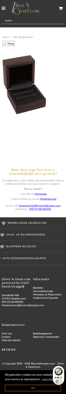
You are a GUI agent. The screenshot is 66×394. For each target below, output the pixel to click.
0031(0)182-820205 (40, 209)
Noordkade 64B (10, 295)
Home (6, 36)
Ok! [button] (33, 388)
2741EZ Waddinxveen (14, 298)
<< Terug (9, 43)
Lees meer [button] (48, 379)
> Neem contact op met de (33, 199)
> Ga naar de (33, 193)
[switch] (59, 381)
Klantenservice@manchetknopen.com (23, 305)
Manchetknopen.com (43, 363)
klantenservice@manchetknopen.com (40, 205)
